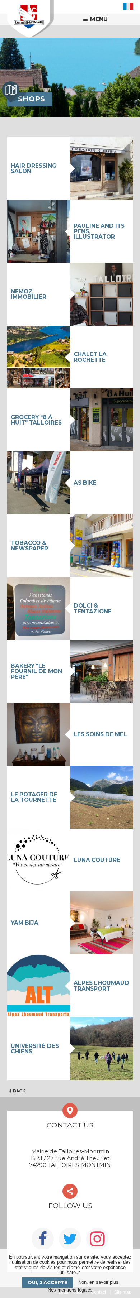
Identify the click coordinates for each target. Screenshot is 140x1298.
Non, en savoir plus (98, 1282)
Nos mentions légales (70, 1290)
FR (128, 6)
